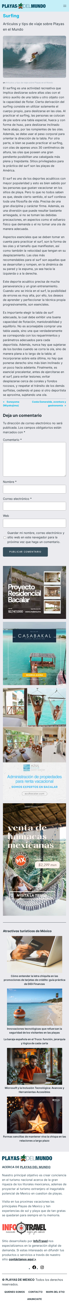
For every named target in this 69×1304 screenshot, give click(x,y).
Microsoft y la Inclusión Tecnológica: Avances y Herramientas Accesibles (34, 1089)
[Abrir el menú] (65, 6)
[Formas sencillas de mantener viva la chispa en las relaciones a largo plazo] (34, 1116)
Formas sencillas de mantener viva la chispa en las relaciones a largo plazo (34, 1138)
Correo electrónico (17, 499)
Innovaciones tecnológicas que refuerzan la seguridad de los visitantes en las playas (34, 1030)
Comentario (12, 440)
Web (6, 516)
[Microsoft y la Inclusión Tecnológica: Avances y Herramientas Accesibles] (34, 1067)
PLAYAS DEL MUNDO (35, 1167)
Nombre (10, 482)
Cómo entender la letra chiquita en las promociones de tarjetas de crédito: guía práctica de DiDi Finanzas (34, 980)
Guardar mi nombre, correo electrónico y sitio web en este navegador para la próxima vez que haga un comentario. (35, 537)
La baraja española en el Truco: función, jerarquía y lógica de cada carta (34, 1041)
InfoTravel (40, 1241)
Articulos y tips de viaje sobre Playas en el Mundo (29, 82)
